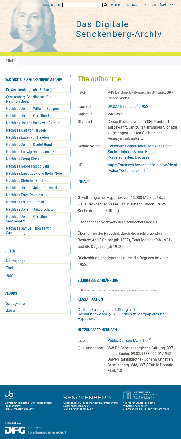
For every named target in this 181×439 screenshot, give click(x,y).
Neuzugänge (15, 261)
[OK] (106, 5)
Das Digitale (119, 29)
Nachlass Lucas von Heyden (27, 137)
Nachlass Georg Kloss (22, 159)
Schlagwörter (16, 303)
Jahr (9, 275)
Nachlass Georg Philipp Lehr (27, 166)
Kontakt (150, 5)
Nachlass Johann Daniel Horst (29, 144)
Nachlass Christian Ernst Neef (29, 180)
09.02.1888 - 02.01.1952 (128, 106)
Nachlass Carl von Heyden (26, 130)
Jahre (10, 310)
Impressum (132, 5)
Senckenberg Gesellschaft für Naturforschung (28, 99)
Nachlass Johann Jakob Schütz (29, 209)
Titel (9, 268)
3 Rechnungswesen (107, 311)
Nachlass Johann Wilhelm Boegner (32, 108)
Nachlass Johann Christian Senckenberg (26, 218)
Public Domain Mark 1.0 (127, 340)
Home (115, 5)
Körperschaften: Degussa (129, 157)
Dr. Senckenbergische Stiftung (29, 90)
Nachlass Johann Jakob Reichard (31, 187)
